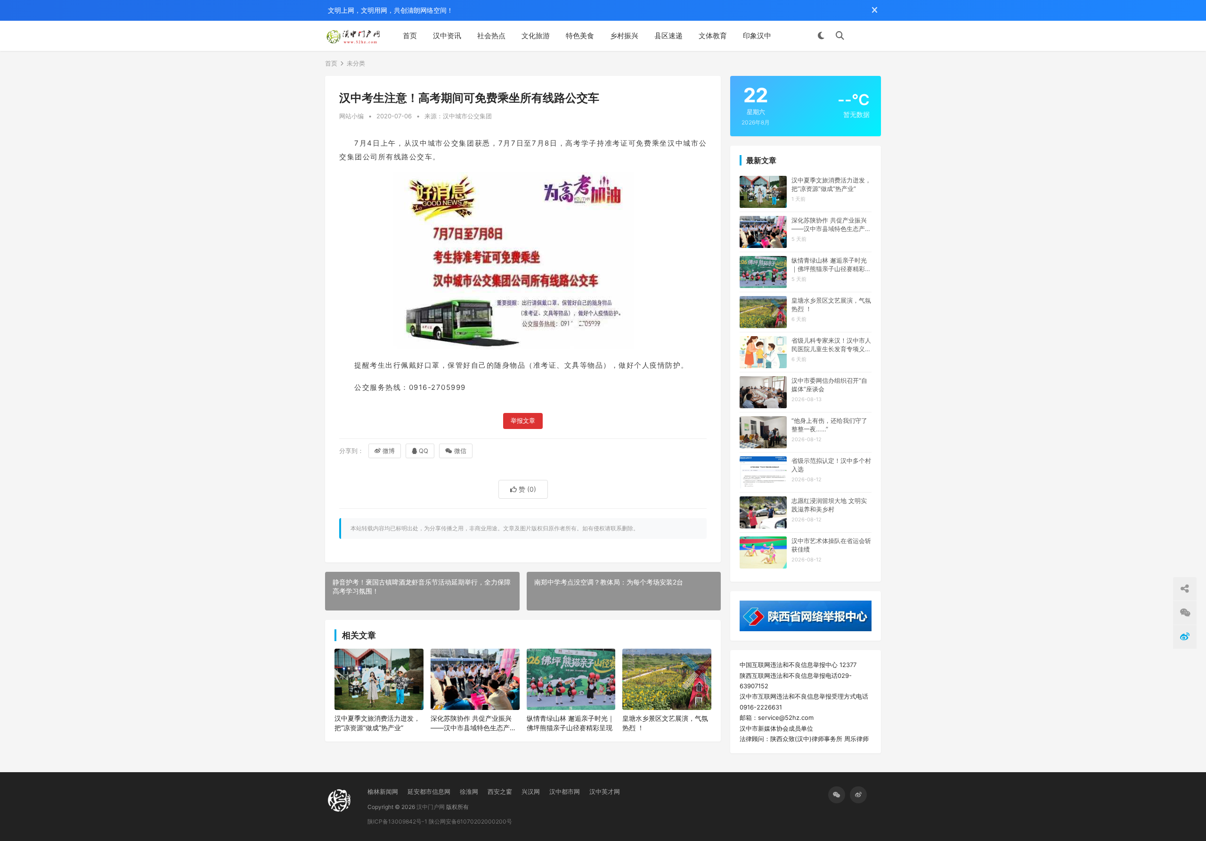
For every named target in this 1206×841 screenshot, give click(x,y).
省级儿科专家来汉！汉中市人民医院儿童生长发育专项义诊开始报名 (831, 345)
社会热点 (491, 35)
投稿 (867, 36)
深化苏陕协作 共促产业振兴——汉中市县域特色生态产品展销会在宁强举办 (473, 723)
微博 (389, 450)
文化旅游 (536, 35)
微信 (460, 450)
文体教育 (713, 35)
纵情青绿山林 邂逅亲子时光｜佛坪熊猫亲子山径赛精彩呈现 (570, 723)
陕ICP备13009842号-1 (397, 821)
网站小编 (351, 116)
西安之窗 (500, 791)
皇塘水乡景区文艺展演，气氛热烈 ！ (665, 723)
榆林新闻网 (382, 791)
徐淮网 (469, 791)
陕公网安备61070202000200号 (470, 821)
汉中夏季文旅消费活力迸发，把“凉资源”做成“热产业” (377, 723)
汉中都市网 (564, 791)
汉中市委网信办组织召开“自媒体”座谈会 (829, 385)
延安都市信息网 (428, 791)
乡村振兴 (624, 35)
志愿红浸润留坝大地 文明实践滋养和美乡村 (829, 505)
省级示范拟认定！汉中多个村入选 (831, 465)
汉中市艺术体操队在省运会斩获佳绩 (831, 545)
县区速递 (668, 35)
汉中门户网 (430, 806)
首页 (410, 35)
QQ (423, 450)
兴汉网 (531, 791)
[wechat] (836, 794)
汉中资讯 (447, 35)
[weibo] (858, 794)
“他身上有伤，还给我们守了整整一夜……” (829, 425)
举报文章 (523, 420)
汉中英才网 (604, 791)
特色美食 (580, 35)
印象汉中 (757, 35)
